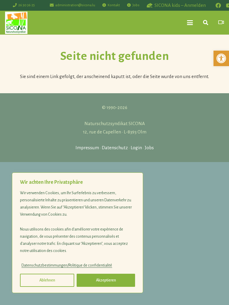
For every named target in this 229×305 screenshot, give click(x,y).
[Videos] (221, 22)
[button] (221, 58)
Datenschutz (115, 147)
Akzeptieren (106, 280)
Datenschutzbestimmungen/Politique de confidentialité (66, 265)
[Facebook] (218, 5)
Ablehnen (47, 280)
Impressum (87, 147)
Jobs (149, 147)
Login (136, 147)
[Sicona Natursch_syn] (16, 23)
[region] (77, 232)
